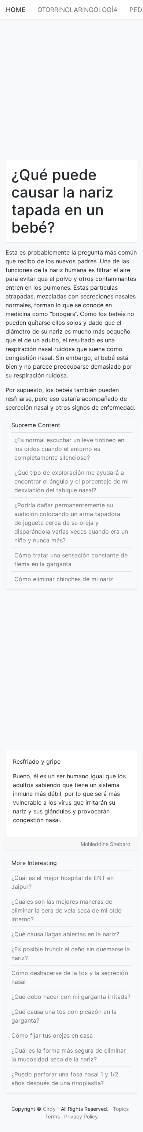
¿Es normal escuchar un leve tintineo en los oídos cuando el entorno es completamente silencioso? (69, 448)
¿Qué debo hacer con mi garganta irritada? (71, 996)
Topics (121, 1109)
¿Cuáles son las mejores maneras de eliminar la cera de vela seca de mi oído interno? (66, 910)
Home (16, 10)
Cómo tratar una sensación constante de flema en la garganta (71, 560)
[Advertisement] (71, 89)
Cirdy (49, 1109)
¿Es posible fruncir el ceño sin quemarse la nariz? (70, 953)
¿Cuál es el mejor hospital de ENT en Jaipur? (62, 882)
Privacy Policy (81, 1116)
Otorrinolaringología (77, 10)
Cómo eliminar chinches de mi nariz (63, 579)
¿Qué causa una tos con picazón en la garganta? (64, 1016)
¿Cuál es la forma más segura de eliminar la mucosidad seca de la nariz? (68, 1055)
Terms (52, 1116)
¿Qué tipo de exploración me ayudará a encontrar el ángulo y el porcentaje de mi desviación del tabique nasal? (71, 481)
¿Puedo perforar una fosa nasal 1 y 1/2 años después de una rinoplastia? (64, 1079)
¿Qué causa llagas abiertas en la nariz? (65, 934)
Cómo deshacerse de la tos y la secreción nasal (69, 977)
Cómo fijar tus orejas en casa (52, 1035)
